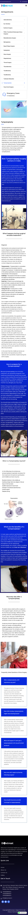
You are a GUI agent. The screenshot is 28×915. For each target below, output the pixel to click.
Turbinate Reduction (9, 79)
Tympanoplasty (7, 83)
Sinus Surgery (7, 54)
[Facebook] (2, 901)
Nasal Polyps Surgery (9, 46)
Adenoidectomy (8, 19)
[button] (26, 5)
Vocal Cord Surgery (9, 87)
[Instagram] (8, 901)
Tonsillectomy (7, 70)
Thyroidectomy (7, 66)
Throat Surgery (7, 62)
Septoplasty (7, 50)
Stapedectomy (7, 58)
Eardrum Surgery (8, 28)
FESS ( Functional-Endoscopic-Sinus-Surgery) (13, 33)
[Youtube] (5, 901)
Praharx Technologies (14, 912)
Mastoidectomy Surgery (10, 38)
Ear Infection (7, 24)
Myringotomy (7, 42)
